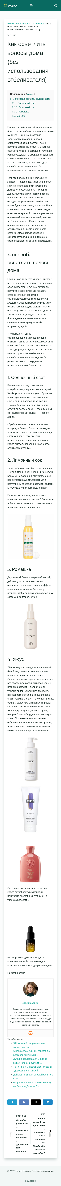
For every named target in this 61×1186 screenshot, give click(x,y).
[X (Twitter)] (36, 1102)
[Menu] (31, 5)
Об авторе (30, 1181)
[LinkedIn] (48, 1102)
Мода (18, 24)
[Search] (55, 5)
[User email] (30, 1033)
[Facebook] (24, 1102)
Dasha (10, 24)
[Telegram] (12, 1102)
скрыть (30, 94)
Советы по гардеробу (34, 24)
